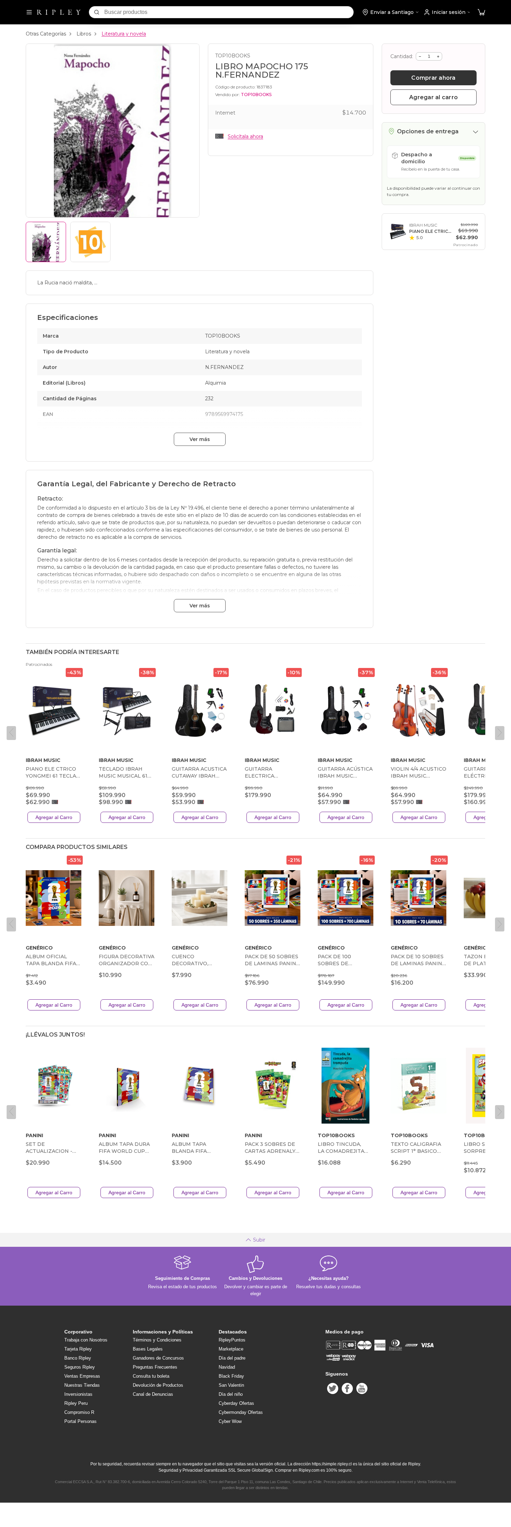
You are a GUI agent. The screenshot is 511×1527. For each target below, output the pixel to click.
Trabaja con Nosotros (85, 1340)
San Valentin (231, 1385)
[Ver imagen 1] (46, 242)
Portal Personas (80, 1421)
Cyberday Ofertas (236, 1403)
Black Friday (231, 1376)
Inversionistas (78, 1394)
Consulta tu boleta (151, 1376)
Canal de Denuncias (153, 1394)
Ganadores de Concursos (158, 1358)
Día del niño (231, 1394)
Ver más (199, 439)
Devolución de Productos (158, 1385)
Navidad (227, 1367)
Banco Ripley (77, 1358)
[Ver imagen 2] (90, 242)
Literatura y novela (124, 34)
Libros (83, 34)
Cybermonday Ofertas (241, 1412)
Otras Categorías (46, 34)
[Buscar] (96, 12)
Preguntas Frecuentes (155, 1367)
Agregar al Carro (53, 817)
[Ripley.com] (59, 12)
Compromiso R (79, 1412)
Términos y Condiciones (157, 1340)
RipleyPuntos (232, 1340)
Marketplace (231, 1349)
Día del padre (232, 1358)
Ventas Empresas (82, 1376)
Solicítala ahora (245, 136)
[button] (481, 12)
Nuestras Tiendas (82, 1385)
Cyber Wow (230, 1421)
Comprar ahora (433, 77)
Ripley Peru (76, 1403)
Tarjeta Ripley (78, 1349)
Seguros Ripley (79, 1367)
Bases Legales (148, 1349)
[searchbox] (229, 12)
